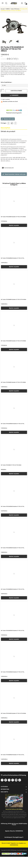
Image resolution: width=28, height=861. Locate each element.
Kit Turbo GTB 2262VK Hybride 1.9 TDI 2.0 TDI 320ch (13, 713)
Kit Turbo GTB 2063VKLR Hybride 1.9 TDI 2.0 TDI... (13, 630)
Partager (8, 123)
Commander (14, 95)
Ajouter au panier (16, 90)
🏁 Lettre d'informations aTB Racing (13, 775)
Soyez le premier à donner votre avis (15, 174)
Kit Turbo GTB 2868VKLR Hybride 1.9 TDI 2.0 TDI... (13, 589)
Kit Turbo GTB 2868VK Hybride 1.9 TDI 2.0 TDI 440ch (13, 299)
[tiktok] (19, 780)
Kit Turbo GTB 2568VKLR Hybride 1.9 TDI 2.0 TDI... (12, 258)
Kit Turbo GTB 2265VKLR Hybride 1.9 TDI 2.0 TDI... (12, 547)
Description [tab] (5, 128)
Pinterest (15, 123)
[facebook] (2, 780)
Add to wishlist (6, 99)
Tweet (12, 123)
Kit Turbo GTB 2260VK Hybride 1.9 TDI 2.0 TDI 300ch (13, 340)
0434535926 (14, 845)
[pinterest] (12, 780)
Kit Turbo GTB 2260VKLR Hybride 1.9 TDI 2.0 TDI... (13, 423)
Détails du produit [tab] (8, 131)
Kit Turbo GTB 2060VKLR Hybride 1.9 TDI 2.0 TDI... (13, 672)
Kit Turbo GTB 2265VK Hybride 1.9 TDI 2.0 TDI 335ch (13, 216)
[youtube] (16, 780)
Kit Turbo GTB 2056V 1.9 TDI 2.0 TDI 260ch (11, 465)
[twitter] (5, 780)
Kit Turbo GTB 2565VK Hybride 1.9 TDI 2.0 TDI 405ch (13, 382)
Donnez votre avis (9, 119)
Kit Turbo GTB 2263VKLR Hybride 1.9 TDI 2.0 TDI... (13, 506)
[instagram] (9, 780)
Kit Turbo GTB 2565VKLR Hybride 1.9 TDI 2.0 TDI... (12, 754)
